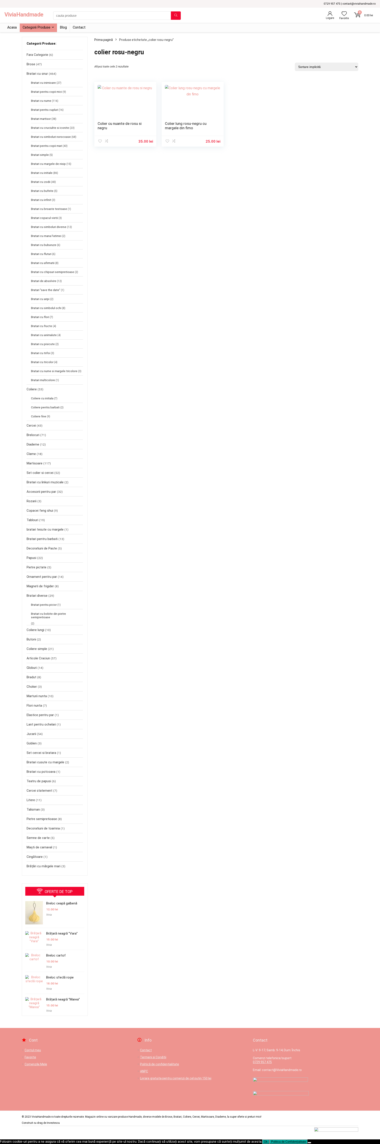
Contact (79, 27)
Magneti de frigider (40, 586)
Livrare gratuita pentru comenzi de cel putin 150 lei (175, 1078)
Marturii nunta (37, 696)
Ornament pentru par (42, 577)
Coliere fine (38, 416)
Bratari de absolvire (43, 281)
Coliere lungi (35, 630)
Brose (31, 64)
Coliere (32, 389)
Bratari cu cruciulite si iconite (50, 127)
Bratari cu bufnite (42, 191)
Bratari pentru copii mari (46, 145)
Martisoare (34, 463)
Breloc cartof (56, 955)
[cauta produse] (176, 15)
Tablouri (32, 520)
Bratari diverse (37, 596)
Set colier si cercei (40, 473)
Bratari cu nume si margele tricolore (54, 371)
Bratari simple (40, 154)
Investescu (53, 1122)
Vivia (49, 914)
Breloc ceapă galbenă (61, 903)
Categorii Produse (36, 27)
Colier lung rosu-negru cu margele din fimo (185, 125)
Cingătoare (35, 857)
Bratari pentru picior (44, 604)
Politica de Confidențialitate (288, 1141)
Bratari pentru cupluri (44, 109)
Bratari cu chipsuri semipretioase (52, 272)
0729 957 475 (262, 1062)
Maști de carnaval (39, 847)
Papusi (31, 558)
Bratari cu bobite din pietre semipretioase (48, 615)
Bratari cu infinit (41, 200)
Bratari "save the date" (45, 290)
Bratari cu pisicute (43, 344)
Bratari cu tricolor (42, 362)
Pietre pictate (36, 567)
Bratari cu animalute (44, 335)
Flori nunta (34, 705)
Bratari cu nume (41, 100)
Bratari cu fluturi (41, 254)
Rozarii (32, 501)
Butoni (31, 639)
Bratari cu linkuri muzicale (45, 482)
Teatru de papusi (39, 781)
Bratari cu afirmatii (43, 263)
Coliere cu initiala (42, 398)
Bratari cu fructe (41, 326)
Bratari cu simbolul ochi (46, 308)
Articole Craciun (38, 658)
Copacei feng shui (40, 511)
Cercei (31, 425)
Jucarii (31, 734)
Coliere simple (37, 649)
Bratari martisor (41, 118)
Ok (266, 1141)
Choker (32, 687)
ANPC (144, 1071)
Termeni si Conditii (153, 1057)
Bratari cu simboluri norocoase (51, 136)
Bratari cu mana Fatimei (46, 236)
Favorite (30, 1057)
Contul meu (33, 1050)
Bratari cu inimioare (43, 82)
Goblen (32, 743)
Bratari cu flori (40, 317)
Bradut (31, 677)
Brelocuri (33, 435)
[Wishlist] (344, 14)
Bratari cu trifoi (40, 353)
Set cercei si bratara (41, 753)
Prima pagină (103, 40)
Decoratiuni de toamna (43, 828)
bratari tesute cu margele (45, 529)
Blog (63, 27)
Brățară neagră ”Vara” (62, 933)
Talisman (33, 809)
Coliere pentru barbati (45, 407)
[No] (309, 1142)
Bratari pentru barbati (42, 539)
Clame (31, 454)
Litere (31, 800)
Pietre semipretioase (42, 819)
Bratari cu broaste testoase (49, 209)
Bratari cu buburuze (43, 245)
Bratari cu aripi (40, 299)
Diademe (33, 444)
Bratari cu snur (37, 74)
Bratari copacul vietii (44, 218)
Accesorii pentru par (41, 492)
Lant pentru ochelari (41, 724)
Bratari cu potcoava (41, 772)
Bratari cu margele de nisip (48, 164)
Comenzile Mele (36, 1064)
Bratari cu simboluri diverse (48, 227)
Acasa (12, 27)
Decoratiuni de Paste (42, 548)
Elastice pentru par (40, 715)
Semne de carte (38, 838)
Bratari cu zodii (40, 182)
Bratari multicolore (43, 380)
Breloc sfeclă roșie (60, 977)
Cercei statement (39, 791)
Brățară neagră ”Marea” (63, 999)
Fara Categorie (37, 55)
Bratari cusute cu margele (45, 762)
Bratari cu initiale (42, 173)
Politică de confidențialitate (159, 1064)
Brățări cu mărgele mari (43, 866)
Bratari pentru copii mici (46, 91)
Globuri (32, 668)
